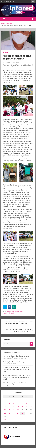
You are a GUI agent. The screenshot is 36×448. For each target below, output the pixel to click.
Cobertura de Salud (17, 311)
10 (5, 406)
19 (13, 410)
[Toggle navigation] (3, 19)
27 (18, 413)
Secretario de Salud (8, 313)
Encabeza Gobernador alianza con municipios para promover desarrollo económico (19, 323)
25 (9, 413)
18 (9, 410)
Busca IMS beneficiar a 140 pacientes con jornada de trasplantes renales (18, 330)
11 (9, 406)
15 (26, 406)
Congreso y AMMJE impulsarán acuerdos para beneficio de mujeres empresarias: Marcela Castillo (17, 377)
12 (13, 406)
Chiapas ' (8, 311)
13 (18, 406)
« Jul (4, 420)
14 (22, 406)
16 (31, 406)
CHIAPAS (5, 52)
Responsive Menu (33, 1)
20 (18, 410)
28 (22, 413)
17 (5, 410)
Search (31, 344)
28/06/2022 (6, 62)
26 (13, 413)
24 (5, 413)
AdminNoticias (15, 62)
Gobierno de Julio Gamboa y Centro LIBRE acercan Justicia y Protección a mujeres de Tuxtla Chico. (16, 369)
